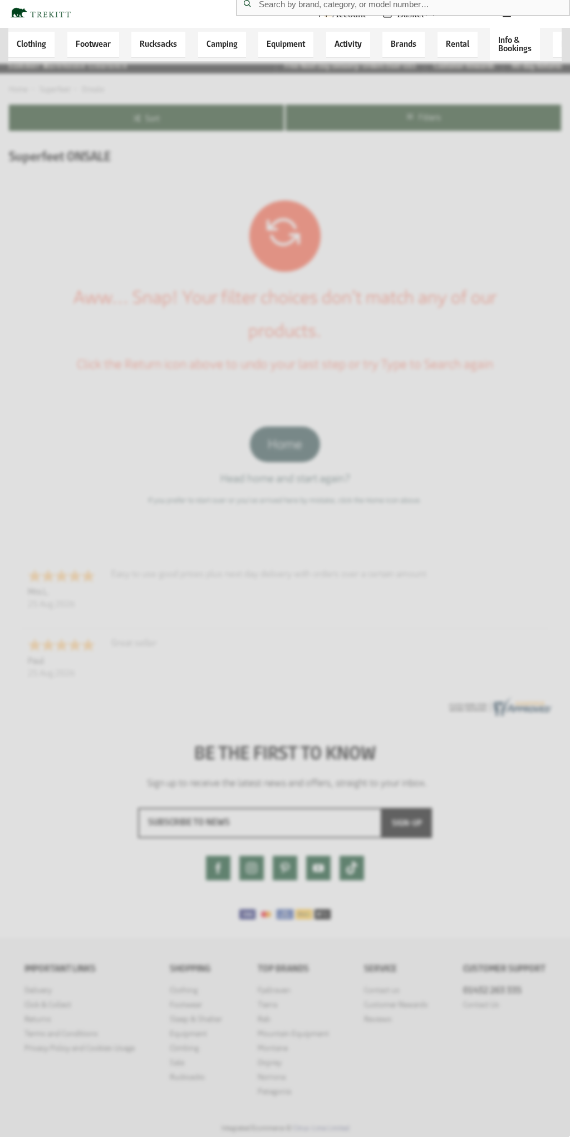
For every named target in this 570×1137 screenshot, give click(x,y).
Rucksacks (158, 43)
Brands (403, 43)
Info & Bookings (515, 44)
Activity (348, 43)
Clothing (31, 43)
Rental (457, 43)
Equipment (286, 43)
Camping (222, 43)
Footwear (93, 43)
